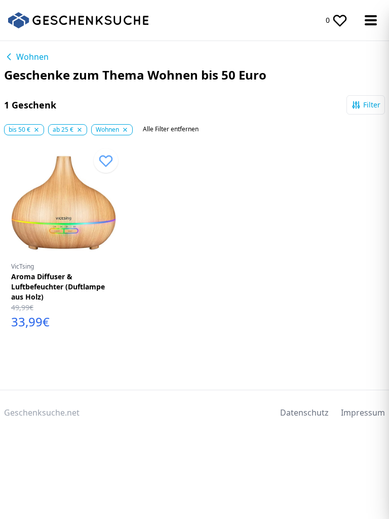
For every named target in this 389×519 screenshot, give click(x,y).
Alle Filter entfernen (171, 129)
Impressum (363, 412)
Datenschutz (304, 412)
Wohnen (32, 56)
